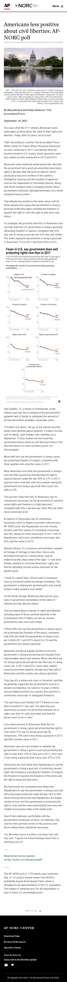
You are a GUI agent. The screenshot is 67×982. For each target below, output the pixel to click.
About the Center (12, 947)
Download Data (12, 936)
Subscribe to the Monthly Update (20, 959)
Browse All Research (15, 942)
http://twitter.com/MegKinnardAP (24, 859)
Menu (56, 6)
